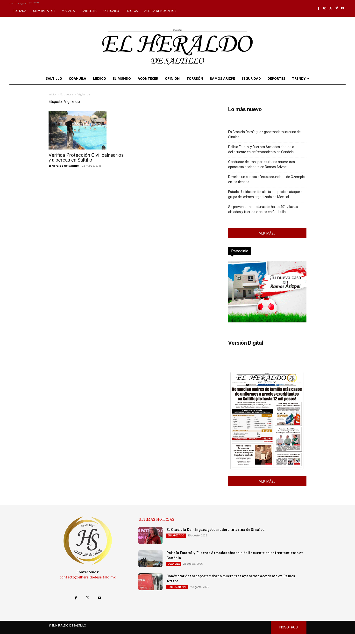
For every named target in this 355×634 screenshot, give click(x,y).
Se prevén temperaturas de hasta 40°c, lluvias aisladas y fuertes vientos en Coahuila (263, 209)
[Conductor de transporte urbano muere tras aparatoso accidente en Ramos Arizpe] (150, 581)
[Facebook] (319, 8)
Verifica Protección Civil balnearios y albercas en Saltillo (86, 157)
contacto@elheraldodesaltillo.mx (88, 577)
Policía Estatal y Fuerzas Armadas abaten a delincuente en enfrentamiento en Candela (261, 149)
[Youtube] (343, 8)
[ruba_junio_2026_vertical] (267, 321)
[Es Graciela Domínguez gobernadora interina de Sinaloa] (150, 535)
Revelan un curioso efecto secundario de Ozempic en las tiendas (266, 179)
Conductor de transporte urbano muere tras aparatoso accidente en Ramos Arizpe (261, 164)
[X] (331, 8)
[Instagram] (325, 8)
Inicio (52, 94)
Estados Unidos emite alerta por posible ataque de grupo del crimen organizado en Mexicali (266, 194)
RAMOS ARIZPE (177, 587)
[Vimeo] (337, 8)
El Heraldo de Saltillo (64, 165)
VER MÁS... (267, 233)
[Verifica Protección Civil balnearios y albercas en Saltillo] (88, 130)
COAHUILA (174, 563)
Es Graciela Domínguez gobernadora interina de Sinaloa (264, 134)
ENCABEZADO (176, 535)
